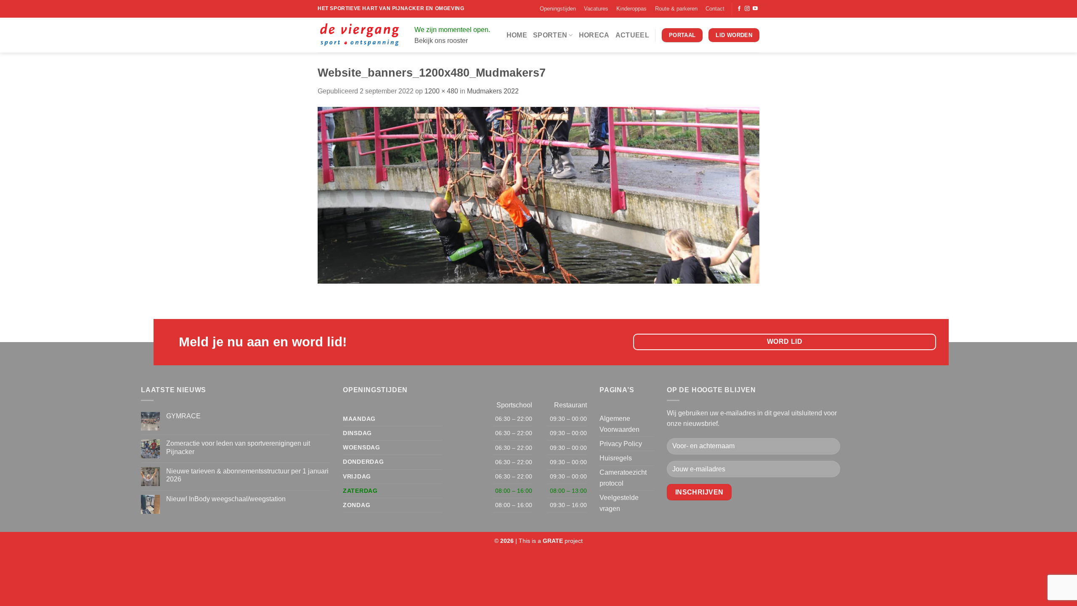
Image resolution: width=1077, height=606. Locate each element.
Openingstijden (558, 8)
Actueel (632, 35)
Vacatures (596, 8)
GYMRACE (183, 416)
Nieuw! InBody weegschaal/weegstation (226, 498)
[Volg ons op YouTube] (755, 9)
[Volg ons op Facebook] (739, 9)
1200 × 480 (441, 91)
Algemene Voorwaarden (619, 424)
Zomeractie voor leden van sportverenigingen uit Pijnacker (238, 447)
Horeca (594, 35)
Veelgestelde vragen (619, 503)
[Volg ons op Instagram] (747, 9)
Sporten (550, 35)
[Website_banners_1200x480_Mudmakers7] (538, 194)
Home (517, 35)
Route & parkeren (676, 8)
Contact (715, 8)
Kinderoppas (631, 8)
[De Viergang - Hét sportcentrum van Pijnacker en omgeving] (360, 35)
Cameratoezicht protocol (623, 478)
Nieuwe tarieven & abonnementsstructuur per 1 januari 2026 (247, 475)
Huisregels (616, 458)
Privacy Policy (621, 443)
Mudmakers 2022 (493, 91)
